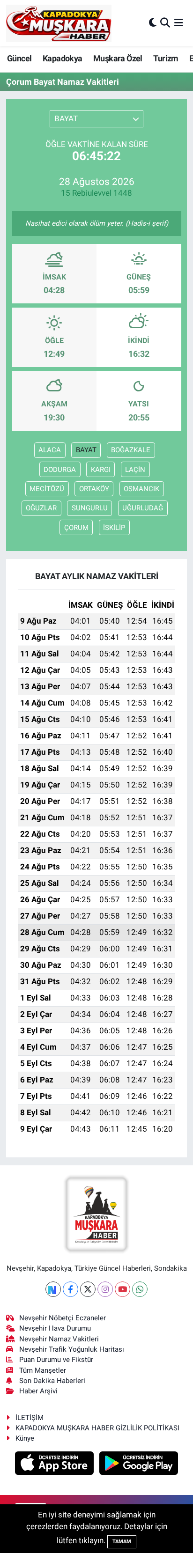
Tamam (121, 1541)
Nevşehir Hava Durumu (55, 1328)
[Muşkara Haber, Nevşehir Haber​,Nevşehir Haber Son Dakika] (58, 23)
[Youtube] (122, 1289)
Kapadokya (62, 58)
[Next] (53, 1289)
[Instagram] (105, 1289)
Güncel (19, 58)
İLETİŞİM (29, 1417)
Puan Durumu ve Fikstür (56, 1359)
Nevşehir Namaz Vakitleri (59, 1339)
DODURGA (60, 469)
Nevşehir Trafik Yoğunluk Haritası (71, 1349)
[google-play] (138, 1464)
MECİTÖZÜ (47, 489)
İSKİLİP (114, 527)
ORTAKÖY (94, 489)
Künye (24, 1438)
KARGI (101, 469)
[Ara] (165, 23)
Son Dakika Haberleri (52, 1380)
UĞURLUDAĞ (142, 508)
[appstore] (55, 1464)
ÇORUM (76, 527)
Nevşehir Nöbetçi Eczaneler (62, 1318)
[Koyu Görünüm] (152, 23)
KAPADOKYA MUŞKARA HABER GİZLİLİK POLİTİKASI (97, 1428)
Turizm (165, 58)
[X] (88, 1289)
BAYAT (86, 450)
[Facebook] (70, 1289)
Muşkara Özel (117, 58)
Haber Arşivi (38, 1391)
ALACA (49, 450)
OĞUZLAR (41, 508)
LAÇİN (135, 469)
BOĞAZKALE (130, 450)
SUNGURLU (90, 508)
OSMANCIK (141, 489)
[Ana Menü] (178, 23)
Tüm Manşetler (42, 1370)
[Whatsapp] (140, 1289)
